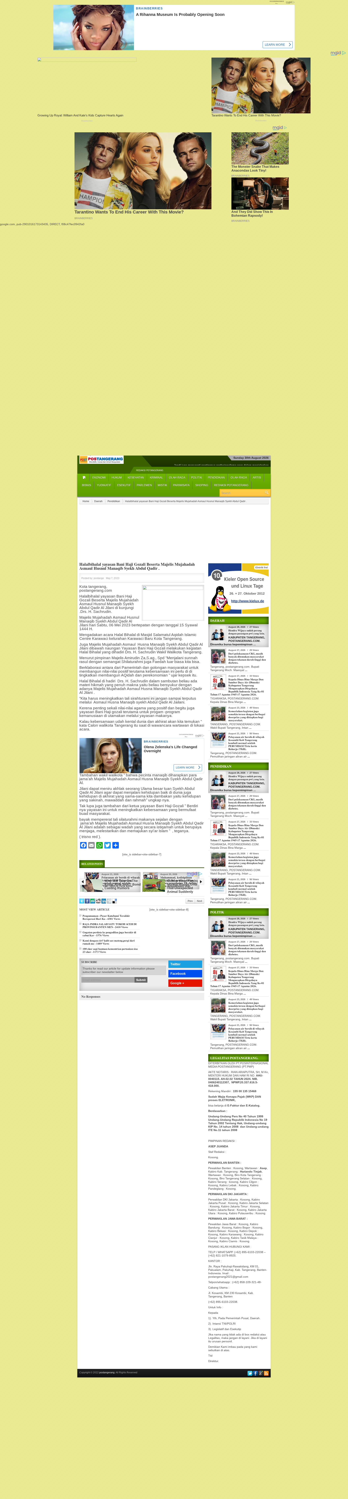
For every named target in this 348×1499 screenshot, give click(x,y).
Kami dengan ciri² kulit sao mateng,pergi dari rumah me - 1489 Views (109, 939)
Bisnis (86, 485)
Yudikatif (104, 485)
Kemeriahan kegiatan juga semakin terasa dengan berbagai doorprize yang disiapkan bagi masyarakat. (246, 715)
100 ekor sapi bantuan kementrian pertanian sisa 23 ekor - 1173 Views (110, 947)
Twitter (175, 961)
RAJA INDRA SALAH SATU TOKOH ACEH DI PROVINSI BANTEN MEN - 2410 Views (110, 922)
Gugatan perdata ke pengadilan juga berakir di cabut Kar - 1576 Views (109, 930)
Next (199, 898)
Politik (196, 477)
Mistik (162, 485)
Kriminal (156, 477)
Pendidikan (216, 477)
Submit (141, 977)
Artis (257, 477)
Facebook (178, 971)
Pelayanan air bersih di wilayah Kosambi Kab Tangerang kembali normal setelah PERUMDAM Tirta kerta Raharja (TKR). (246, 743)
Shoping (201, 485)
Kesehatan (136, 477)
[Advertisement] (174, 254)
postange (99, 578)
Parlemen (144, 485)
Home (86, 501)
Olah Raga (177, 477)
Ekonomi (99, 477)
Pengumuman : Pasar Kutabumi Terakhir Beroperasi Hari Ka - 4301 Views (106, 914)
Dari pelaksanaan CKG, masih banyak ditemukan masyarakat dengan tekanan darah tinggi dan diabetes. (247, 658)
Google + (177, 980)
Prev (190, 898)
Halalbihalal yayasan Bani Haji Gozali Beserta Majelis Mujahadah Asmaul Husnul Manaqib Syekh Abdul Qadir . (137, 566)
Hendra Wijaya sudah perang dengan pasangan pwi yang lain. (246, 631)
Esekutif (124, 485)
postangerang (107, 1372)
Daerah (98, 501)
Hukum (117, 477)
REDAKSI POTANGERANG (149, 470)
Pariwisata (181, 485)
